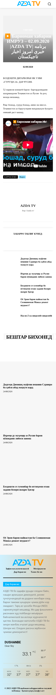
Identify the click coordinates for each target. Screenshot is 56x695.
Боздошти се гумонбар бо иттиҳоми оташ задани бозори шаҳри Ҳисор (36, 289)
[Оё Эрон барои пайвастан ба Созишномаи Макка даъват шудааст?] (10, 302)
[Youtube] (44, 216)
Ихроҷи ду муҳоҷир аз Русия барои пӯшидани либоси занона (22, 437)
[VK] (42, 241)
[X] (33, 216)
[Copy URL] (6, 241)
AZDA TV (28, 206)
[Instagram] (17, 216)
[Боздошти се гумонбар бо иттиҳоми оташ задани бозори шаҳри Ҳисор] (10, 289)
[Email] (49, 241)
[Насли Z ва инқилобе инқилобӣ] (10, 316)
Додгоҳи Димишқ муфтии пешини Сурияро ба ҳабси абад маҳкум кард (36, 262)
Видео (22, 177)
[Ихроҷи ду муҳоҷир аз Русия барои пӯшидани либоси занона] (10, 275)
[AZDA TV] (28, 193)
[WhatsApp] (39, 216)
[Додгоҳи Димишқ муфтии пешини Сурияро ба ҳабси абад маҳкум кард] (10, 262)
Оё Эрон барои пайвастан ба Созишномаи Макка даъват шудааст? (35, 302)
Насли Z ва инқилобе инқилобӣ (36, 316)
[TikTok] (28, 216)
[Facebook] (12, 216)
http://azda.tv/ (28, 210)
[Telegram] (22, 216)
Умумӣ (28, 30)
